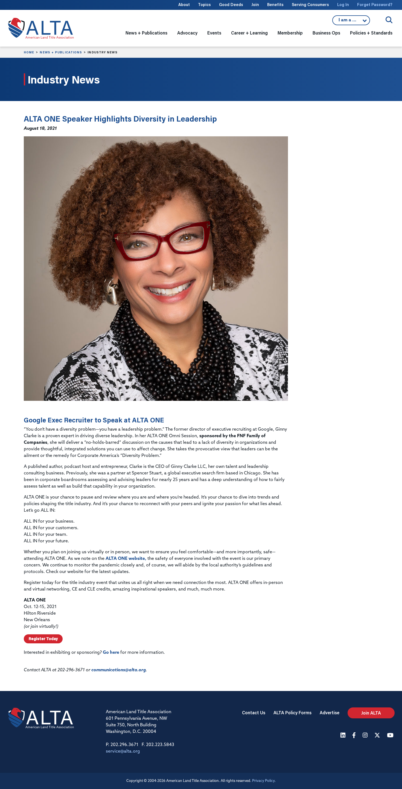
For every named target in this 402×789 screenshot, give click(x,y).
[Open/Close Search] (389, 19)
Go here (111, 652)
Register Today (43, 638)
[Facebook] (354, 736)
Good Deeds (231, 4)
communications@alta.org (118, 670)
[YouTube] (391, 736)
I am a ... (351, 21)
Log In (343, 4)
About (184, 4)
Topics (204, 4)
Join (255, 4)
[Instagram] (366, 736)
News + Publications (61, 52)
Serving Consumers (310, 4)
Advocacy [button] (187, 33)
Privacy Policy (263, 781)
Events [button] (214, 33)
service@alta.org (123, 751)
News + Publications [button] (146, 33)
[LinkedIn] (343, 736)
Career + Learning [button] (249, 33)
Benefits (275, 4)
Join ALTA (371, 713)
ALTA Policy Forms (292, 712)
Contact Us (253, 712)
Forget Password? (374, 4)
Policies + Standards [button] (371, 33)
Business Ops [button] (326, 33)
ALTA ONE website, (126, 559)
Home (29, 52)
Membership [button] (290, 33)
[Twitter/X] (377, 736)
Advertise (329, 712)
